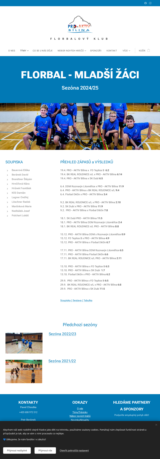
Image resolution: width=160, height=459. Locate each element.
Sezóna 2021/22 (62, 361)
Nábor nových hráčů (80, 416)
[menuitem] (13, 51)
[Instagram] (150, 3)
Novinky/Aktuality (80, 420)
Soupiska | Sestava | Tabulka (76, 300)
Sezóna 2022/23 (62, 334)
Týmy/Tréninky (80, 412)
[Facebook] (146, 3)
